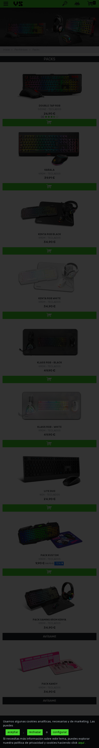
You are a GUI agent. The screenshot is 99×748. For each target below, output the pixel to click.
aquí (81, 742)
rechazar (35, 732)
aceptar (12, 732)
